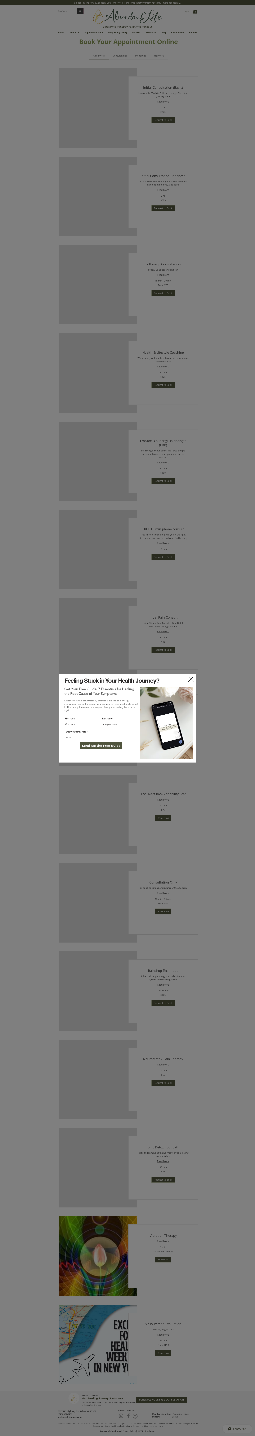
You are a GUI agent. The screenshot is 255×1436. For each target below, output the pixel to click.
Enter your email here (76, 732)
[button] (190, 679)
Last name (107, 718)
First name (70, 718)
